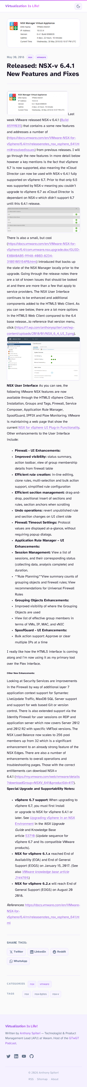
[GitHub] (31, 1056)
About (54, 1079)
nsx (30, 57)
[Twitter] (8, 1056)
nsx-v (55, 994)
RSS (31, 1079)
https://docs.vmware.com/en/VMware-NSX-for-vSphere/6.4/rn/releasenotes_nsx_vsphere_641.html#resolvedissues (43, 144)
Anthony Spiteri (30, 1033)
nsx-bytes (41, 994)
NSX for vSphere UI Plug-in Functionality (48, 427)
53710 (30, 836)
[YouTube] (23, 1056)
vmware (41, 57)
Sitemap (42, 1079)
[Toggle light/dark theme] (78, 6)
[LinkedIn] (16, 1056)
